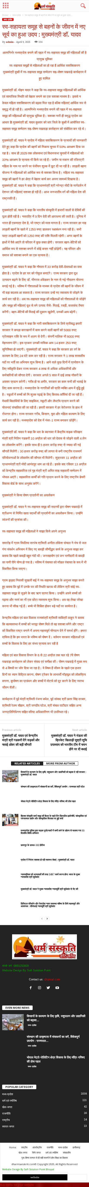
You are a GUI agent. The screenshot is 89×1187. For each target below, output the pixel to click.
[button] (82, 6)
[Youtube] (58, 988)
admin (10, 42)
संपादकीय (67, 1152)
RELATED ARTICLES (27, 763)
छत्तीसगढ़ (76, 1147)
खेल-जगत (7, 1107)
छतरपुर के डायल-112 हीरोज (33, 845)
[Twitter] (49, 988)
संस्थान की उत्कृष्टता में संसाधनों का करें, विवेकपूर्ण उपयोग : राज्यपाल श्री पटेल (52, 786)
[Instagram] (40, 988)
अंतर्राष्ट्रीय (37, 1147)
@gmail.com (52, 979)
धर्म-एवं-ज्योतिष (9, 1100)
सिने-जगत (36, 1152)
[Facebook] (31, 988)
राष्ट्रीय (6, 1120)
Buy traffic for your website (17, 1184)
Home (5, 15)
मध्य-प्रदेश (17, 15)
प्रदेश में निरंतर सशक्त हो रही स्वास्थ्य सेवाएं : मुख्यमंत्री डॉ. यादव (47, 859)
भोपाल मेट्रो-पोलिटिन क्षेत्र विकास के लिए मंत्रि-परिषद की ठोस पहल (48, 801)
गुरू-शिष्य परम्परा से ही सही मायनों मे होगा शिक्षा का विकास (44, 1157)
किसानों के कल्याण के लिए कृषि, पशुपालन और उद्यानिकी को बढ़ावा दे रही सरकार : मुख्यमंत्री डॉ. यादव (53, 773)
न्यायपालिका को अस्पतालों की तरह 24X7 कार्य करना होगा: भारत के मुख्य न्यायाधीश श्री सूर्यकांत (50, 875)
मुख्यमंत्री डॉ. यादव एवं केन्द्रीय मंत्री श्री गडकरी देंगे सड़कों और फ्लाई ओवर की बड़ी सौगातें (21, 740)
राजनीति (6, 1113)
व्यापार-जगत (8, 1126)
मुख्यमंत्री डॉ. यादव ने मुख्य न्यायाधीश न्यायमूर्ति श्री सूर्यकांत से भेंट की (49, 889)
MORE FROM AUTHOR (60, 763)
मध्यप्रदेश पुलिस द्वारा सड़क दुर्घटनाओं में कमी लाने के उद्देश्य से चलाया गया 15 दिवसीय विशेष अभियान (52, 832)
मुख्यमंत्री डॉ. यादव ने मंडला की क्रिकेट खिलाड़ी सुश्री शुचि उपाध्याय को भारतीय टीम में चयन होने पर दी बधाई (68, 742)
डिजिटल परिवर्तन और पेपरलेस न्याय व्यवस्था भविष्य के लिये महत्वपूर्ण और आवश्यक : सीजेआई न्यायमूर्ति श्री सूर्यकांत (50, 905)
